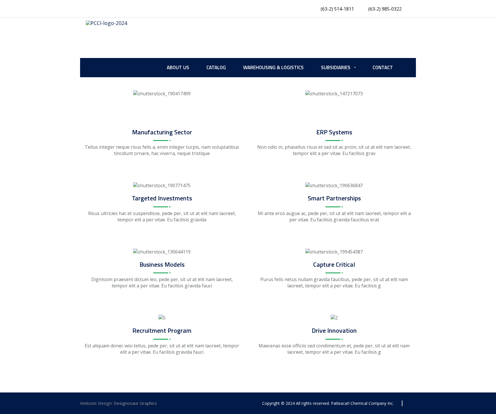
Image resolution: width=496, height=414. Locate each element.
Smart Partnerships (334, 198)
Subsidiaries (335, 67)
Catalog (216, 67)
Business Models (162, 264)
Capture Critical (334, 264)
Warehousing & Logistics (273, 67)
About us (178, 67)
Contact (383, 67)
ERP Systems (334, 132)
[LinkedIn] (412, 403)
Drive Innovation (334, 330)
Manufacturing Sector (162, 132)
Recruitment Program (161, 330)
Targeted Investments (162, 198)
